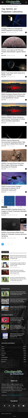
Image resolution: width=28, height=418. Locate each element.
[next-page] (11, 244)
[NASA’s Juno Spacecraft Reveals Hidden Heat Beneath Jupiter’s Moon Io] (14, 42)
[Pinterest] (9, 406)
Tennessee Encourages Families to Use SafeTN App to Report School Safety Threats (18, 264)
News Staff (3, 32)
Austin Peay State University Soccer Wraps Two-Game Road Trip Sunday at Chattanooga (18, 257)
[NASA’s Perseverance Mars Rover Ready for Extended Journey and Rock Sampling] (14, 224)
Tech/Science (4, 26)
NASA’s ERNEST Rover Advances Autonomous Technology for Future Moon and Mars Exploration (13, 119)
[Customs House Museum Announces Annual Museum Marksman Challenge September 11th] (5, 327)
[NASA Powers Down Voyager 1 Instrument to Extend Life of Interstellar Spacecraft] (14, 178)
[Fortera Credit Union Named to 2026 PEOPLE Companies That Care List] (5, 308)
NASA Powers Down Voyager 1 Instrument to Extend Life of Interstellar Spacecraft (11, 188)
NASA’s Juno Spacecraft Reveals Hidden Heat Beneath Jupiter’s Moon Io (13, 51)
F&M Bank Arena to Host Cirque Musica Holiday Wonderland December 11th (17, 335)
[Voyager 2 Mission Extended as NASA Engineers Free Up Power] (14, 20)
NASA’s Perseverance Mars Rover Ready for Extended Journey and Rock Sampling (13, 234)
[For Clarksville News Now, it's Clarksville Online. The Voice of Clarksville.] (14, 372)
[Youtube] (23, 406)
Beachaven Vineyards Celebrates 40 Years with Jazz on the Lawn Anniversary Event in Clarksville (18, 300)
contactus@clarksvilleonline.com (14, 395)
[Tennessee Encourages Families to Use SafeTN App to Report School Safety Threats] (5, 265)
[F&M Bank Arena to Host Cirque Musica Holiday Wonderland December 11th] (5, 336)
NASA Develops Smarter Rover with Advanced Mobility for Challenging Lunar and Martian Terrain (13, 96)
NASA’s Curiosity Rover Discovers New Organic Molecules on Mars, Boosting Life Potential (12, 165)
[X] (19, 406)
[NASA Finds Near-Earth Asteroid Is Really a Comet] (14, 65)
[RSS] (14, 406)
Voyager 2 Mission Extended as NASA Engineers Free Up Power (11, 29)
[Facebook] (5, 406)
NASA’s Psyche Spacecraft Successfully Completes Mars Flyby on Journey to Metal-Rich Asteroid (13, 142)
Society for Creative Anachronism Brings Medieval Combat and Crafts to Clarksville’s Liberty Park (18, 279)
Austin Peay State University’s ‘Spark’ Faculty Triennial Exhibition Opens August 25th (17, 272)
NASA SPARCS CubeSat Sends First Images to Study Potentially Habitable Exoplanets (14, 211)
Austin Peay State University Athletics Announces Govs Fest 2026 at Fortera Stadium (17, 319)
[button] (26, 2)
